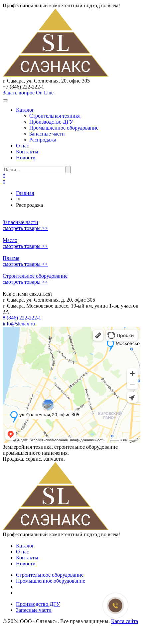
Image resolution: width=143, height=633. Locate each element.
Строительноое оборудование (49, 575)
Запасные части (47, 134)
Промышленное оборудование (63, 128)
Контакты (27, 151)
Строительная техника (54, 116)
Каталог (25, 110)
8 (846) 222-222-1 (22, 317)
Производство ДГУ (51, 122)
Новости (26, 157)
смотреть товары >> (25, 228)
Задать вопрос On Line (28, 92)
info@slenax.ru (19, 323)
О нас (22, 145)
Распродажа (42, 140)
